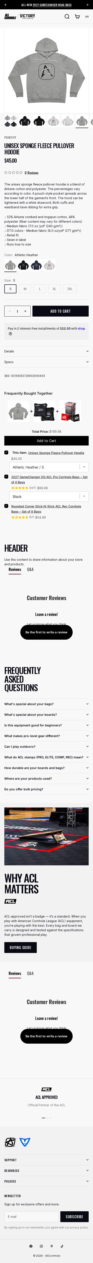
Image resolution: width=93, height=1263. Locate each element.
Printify (10, 137)
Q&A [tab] (30, 569)
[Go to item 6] (82, 121)
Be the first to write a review (46, 632)
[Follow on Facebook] (31, 1246)
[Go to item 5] (67, 121)
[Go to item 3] (39, 121)
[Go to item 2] (25, 121)
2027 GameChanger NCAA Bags (52, 5)
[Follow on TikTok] (62, 1246)
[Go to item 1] (10, 121)
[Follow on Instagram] (41, 1246)
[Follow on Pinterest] (51, 1246)
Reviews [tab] (15, 569)
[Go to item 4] (53, 121)
